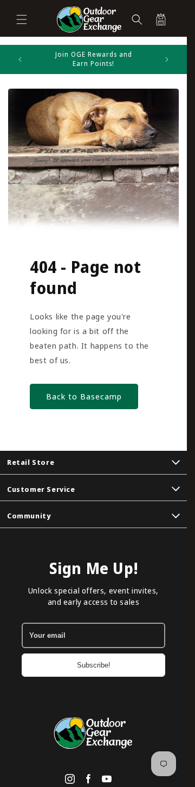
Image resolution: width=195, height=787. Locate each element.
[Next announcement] (167, 59)
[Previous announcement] (20, 59)
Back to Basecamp (84, 396)
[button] (22, 19)
